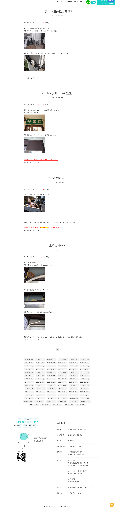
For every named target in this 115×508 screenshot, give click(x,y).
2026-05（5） (62, 359)
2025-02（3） (29, 369)
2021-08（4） (29, 392)
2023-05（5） (62, 379)
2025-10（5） (73, 362)
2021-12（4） (52, 388)
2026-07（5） (40, 359)
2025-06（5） (51, 366)
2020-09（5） (84, 395)
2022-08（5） (29, 385)
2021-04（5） (73, 392)
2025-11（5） (62, 362)
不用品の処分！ (57, 177)
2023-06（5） (51, 379)
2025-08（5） (29, 366)
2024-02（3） (29, 375)
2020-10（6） (73, 395)
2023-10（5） (73, 375)
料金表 (76, 2)
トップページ (58, 2)
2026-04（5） (73, 359)
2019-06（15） (33, 404)
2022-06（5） (51, 385)
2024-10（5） (73, 369)
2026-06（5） (51, 359)
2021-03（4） (84, 392)
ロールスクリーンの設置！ (58, 93)
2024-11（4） (62, 369)
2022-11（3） (62, 382)
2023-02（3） (29, 382)
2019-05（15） (45, 404)
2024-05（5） (62, 372)
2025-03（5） (85, 366)
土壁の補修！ (57, 245)
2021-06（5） (51, 392)
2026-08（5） (29, 359)
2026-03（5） (85, 359)
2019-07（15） (85, 401)
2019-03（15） (68, 404)
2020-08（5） (29, 398)
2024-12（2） (51, 369)
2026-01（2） (40, 362)
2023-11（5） (62, 375)
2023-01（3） (40, 382)
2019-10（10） (50, 401)
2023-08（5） (29, 379)
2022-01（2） (41, 388)
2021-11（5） (63, 388)
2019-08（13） (74, 401)
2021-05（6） (62, 392)
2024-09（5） (84, 369)
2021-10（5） (73, 388)
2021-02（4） (29, 395)
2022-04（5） (73, 385)
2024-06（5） (51, 372)
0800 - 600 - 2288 (106, 3)
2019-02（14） (80, 404)
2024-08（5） (29, 372)
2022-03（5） (85, 385)
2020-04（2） (51, 398)
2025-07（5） (40, 366)
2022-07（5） (40, 385)
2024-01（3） (40, 375)
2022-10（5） (73, 382)
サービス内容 (68, 2)
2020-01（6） (85, 398)
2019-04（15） (57, 404)
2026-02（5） (29, 362)
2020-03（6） (62, 398)
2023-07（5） (40, 379)
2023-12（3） (51, 375)
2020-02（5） (74, 398)
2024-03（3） (85, 372)
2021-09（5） (84, 388)
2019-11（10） (39, 401)
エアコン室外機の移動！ (57, 11)
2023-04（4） (73, 379)
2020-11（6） (62, 395)
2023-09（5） (84, 375)
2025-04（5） (73, 366)
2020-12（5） (51, 395)
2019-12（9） (28, 401)
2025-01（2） (40, 369)
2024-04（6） (73, 372)
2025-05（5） (62, 366)
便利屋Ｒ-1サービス (53, 506)
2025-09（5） (84, 362)
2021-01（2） (40, 395)
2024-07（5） (40, 372)
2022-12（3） (51, 382)
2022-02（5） (29, 388)
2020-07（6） (40, 398)
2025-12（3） (51, 362)
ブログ (82, 2)
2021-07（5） (40, 392)
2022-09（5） (84, 382)
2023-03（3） (85, 379)
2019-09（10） (62, 401)
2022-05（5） (62, 385)
